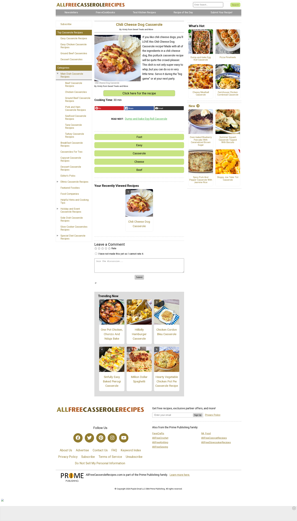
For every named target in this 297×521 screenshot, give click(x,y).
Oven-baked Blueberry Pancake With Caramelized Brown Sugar (201, 141)
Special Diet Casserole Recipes (72, 237)
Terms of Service (110, 457)
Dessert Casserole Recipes (70, 168)
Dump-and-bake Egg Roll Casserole (146, 118)
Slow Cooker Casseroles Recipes (73, 228)
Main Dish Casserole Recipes (71, 75)
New (192, 106)
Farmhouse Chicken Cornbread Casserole (227, 93)
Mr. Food (206, 433)
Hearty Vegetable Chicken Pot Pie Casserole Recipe (166, 381)
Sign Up (197, 415)
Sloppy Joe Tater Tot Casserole (227, 178)
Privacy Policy (67, 457)
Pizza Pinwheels (228, 57)
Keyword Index (131, 450)
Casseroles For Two (71, 151)
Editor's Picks (67, 175)
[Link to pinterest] (100, 438)
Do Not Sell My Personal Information (100, 463)
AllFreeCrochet (160, 437)
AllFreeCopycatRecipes (214, 437)
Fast (139, 137)
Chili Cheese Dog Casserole (139, 224)
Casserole (139, 153)
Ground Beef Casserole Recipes (77, 99)
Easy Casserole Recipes (73, 38)
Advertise (82, 450)
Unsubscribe (134, 457)
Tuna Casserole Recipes (73, 126)
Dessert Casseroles (71, 59)
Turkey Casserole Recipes (74, 135)
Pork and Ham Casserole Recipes (75, 108)
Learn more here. (180, 474)
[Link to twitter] (89, 438)
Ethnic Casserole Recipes (74, 181)
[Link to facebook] (78, 438)
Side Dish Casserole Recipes (71, 219)
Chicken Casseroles (76, 92)
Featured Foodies (70, 187)
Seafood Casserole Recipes (75, 117)
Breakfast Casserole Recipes (71, 144)
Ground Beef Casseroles (73, 53)
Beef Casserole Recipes (73, 84)
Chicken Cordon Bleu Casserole (166, 332)
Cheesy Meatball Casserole (201, 93)
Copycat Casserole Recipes (70, 159)
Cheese (139, 161)
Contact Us (100, 450)
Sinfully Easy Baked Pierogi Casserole (112, 381)
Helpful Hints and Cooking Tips (74, 201)
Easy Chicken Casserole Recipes (73, 46)
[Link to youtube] (123, 438)
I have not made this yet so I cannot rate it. (121, 253)
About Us (66, 450)
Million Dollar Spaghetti (139, 379)
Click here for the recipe (139, 93)
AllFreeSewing (160, 446)
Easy (139, 145)
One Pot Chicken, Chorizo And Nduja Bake (112, 334)
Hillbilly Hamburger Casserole (139, 334)
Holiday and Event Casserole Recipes (70, 210)
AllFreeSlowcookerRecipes (216, 442)
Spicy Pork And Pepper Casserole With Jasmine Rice (200, 180)
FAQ (114, 450)
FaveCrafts (158, 433)
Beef (139, 170)
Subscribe (65, 24)
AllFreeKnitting (160, 442)
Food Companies (69, 193)
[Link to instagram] (112, 438)
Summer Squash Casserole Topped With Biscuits (228, 140)
